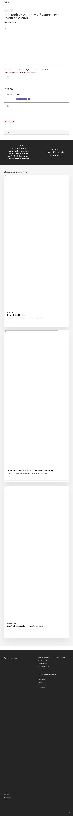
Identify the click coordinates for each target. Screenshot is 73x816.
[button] (68, 2)
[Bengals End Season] (36, 251)
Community (9, 10)
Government (7, 797)
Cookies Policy (42, 680)
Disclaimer (40, 682)
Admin (18, 94)
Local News (11, 178)
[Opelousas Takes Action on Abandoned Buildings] (36, 406)
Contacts (6, 800)
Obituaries (6, 795)
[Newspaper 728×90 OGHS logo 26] (38, 77)
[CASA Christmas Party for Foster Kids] (36, 562)
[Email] (29, 99)
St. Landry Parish (9, 122)
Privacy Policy (41, 688)
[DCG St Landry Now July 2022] (38, 107)
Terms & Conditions (43, 685)
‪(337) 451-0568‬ (41, 669)
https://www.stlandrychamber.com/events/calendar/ (21, 72)
